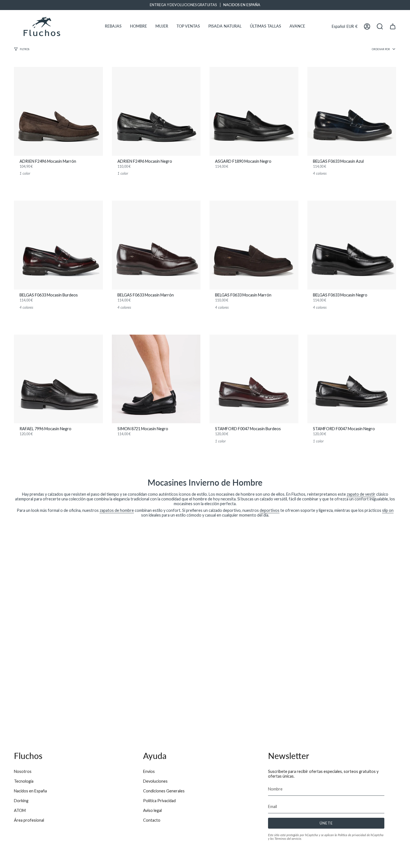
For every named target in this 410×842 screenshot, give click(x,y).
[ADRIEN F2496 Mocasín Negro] (156, 111)
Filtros (24, 49)
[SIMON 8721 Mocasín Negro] (156, 379)
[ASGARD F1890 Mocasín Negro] (253, 111)
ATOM (20, 810)
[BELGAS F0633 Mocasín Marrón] (156, 245)
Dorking (21, 800)
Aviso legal (152, 810)
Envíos (149, 771)
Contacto (151, 820)
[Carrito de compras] (392, 26)
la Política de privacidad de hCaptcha (359, 835)
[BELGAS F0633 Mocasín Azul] (351, 111)
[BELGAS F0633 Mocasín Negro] (351, 245)
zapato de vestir (361, 494)
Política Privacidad (159, 800)
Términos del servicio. (288, 838)
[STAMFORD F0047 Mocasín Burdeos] (253, 379)
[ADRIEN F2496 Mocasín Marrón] (58, 111)
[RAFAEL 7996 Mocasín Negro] (58, 379)
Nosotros (23, 771)
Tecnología (23, 781)
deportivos (269, 510)
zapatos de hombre (117, 510)
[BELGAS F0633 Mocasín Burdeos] (58, 245)
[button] (113, 26)
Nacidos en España (30, 791)
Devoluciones (155, 781)
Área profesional (29, 820)
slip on (388, 510)
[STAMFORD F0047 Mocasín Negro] (351, 379)
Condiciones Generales (164, 791)
